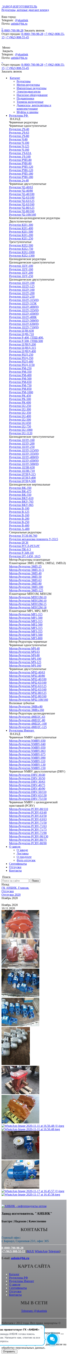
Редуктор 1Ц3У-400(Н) (24, 457)
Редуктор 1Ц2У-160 (22, 289)
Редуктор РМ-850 (20, 388)
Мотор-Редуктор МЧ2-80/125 (27, 692)
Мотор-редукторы (28, 84)
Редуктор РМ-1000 (21, 392)
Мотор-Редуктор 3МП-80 (25, 583)
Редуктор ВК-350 (20, 488)
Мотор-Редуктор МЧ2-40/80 (27, 675)
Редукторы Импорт (22, 730)
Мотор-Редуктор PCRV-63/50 (28, 815)
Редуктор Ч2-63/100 (21, 197)
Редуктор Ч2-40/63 (21, 187)
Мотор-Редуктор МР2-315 (25, 621)
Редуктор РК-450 (20, 395)
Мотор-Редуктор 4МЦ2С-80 (27, 720)
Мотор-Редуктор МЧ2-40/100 (27, 679)
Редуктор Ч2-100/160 (22, 214)
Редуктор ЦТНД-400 (22, 477)
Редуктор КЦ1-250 (21, 238)
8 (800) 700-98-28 (12, 30)
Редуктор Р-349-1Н (21, 552)
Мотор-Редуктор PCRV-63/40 (28, 812)
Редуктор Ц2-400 (20, 416)
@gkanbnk (21, 20)
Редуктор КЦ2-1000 (22, 252)
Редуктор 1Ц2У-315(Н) (24, 300)
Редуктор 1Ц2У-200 (22, 293)
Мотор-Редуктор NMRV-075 (27, 754)
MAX (30, 1251)
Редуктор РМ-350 (20, 371)
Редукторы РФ (19, 115)
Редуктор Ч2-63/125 (21, 201)
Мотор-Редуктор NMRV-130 (27, 764)
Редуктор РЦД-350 (21, 358)
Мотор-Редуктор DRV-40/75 (27, 785)
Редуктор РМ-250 (20, 368)
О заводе (15, 846)
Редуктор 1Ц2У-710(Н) (24, 327)
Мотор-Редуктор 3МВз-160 (26, 710)
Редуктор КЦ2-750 (21, 248)
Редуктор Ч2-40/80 (21, 190)
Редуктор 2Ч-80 (19, 136)
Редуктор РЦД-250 (21, 354)
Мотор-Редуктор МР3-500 (25, 634)
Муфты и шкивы (27, 112)
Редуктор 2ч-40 (19, 180)
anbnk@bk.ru (19, 23)
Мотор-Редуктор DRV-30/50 (27, 778)
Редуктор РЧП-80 (20, 160)
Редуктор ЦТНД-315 (22, 474)
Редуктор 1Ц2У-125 (22, 286)
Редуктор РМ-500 (20, 378)
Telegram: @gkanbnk (34, 1310)
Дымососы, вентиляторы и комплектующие (34, 107)
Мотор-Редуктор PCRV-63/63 (28, 819)
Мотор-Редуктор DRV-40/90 (27, 788)
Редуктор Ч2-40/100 (21, 194)
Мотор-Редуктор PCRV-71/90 (28, 833)
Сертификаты (18, 863)
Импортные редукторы (31, 88)
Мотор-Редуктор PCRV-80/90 (28, 843)
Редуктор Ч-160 (19, 149)
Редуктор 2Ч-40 (19, 129)
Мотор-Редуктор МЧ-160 (25, 665)
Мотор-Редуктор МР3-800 (25, 638)
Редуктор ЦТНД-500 (22, 481)
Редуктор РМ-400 (20, 375)
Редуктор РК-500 (20, 399)
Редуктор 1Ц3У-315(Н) (24, 450)
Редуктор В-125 (19, 511)
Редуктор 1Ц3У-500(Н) (24, 464)
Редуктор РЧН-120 (21, 170)
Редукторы (24, 81)
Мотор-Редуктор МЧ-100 (25, 658)
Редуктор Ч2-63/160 (21, 204)
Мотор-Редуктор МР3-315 (25, 628)
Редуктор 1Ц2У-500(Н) (24, 320)
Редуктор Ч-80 (18, 139)
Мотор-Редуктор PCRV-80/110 (28, 809)
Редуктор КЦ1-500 (21, 231)
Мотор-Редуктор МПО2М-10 (27, 600)
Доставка (23, 853)
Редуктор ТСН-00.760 (23, 535)
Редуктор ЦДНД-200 (22, 344)
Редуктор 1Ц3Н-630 (22, 467)
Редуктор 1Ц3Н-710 (22, 470)
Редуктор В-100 (19, 508)
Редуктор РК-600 (20, 402)
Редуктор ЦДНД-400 (22, 351)
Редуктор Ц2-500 (20, 419)
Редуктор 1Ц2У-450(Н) (24, 313)
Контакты (15, 870)
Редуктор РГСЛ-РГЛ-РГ (24, 546)
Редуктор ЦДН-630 (21, 330)
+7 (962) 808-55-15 (13, 1251)
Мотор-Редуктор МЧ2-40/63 (27, 672)
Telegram (54, 1251)
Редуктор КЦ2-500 (21, 245)
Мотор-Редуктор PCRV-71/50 (28, 822)
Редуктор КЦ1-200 (21, 235)
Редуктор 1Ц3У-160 (22, 440)
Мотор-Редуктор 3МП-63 (25, 580)
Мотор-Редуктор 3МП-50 (25, 576)
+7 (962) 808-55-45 (17, 37)
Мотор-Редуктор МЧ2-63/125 (27, 686)
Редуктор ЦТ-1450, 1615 (24, 556)
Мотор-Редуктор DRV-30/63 (27, 781)
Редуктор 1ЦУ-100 (21, 265)
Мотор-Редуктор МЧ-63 (24, 651)
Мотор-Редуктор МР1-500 (25, 617)
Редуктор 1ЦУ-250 (21, 276)
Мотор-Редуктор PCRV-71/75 (28, 829)
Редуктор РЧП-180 (21, 173)
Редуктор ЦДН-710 (21, 334)
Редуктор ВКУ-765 (21, 501)
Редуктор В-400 (19, 525)
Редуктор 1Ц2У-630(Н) (24, 324)
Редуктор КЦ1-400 (21, 228)
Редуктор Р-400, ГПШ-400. (26, 337)
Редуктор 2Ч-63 (19, 132)
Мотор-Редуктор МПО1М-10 (27, 597)
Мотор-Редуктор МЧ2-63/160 (27, 689)
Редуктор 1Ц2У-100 (22, 283)
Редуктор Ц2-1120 (20, 433)
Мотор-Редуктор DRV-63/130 (28, 795)
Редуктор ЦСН (18, 542)
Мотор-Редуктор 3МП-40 (25, 573)
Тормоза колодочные (30, 101)
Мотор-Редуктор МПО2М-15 (27, 604)
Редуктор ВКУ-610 (21, 498)
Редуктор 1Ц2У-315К (23, 303)
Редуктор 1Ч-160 (20, 156)
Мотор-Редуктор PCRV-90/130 (28, 836)
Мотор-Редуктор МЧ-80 (24, 655)
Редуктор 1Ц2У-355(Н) (24, 310)
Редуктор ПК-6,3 (20, 549)
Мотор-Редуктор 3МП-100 (26, 587)
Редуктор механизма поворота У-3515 (33, 539)
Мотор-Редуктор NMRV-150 (27, 768)
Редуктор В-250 (19, 522)
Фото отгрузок (26, 860)
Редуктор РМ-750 (20, 385)
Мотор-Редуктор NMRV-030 (27, 740)
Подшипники (25, 98)
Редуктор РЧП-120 (21, 166)
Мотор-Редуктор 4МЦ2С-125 (28, 727)
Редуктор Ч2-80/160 (21, 211)
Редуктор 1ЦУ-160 (21, 269)
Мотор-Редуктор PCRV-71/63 (28, 826)
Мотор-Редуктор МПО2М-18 (27, 607)
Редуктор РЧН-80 (20, 163)
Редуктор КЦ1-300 (21, 224)
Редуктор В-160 (19, 515)
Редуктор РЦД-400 (21, 361)
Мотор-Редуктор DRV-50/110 (27, 792)
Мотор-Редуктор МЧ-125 (25, 662)
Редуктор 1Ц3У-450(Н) (24, 460)
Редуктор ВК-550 (20, 494)
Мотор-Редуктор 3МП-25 (25, 566)
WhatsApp (41, 1251)
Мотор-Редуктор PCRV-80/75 (28, 839)
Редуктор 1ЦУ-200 (21, 272)
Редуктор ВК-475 (20, 491)
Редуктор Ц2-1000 (20, 429)
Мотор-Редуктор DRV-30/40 (27, 774)
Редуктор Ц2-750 (20, 426)
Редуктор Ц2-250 (20, 406)
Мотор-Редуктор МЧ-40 (24, 648)
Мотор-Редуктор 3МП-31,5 (26, 569)
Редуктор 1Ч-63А (20, 153)
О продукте (24, 856)
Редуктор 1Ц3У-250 (22, 447)
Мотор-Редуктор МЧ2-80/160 (27, 696)
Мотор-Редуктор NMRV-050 (27, 747)
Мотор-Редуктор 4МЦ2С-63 (27, 716)
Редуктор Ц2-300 (20, 409)
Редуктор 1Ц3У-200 (22, 443)
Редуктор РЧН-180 (21, 177)
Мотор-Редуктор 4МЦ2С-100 (28, 723)
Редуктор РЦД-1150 (22, 365)
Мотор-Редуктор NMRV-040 (27, 744)
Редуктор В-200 (19, 518)
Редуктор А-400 (19, 528)
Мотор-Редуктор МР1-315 (25, 614)
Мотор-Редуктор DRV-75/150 (28, 798)
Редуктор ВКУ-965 (21, 505)
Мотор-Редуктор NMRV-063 (27, 751)
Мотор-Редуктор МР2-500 (25, 624)
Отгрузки (15, 867)
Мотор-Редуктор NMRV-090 (27, 757)
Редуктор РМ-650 (20, 382)
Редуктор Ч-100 (19, 142)
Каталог (15, 78)
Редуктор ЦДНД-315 (22, 347)
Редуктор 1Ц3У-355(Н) (24, 453)
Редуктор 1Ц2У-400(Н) (24, 306)
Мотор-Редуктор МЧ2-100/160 (28, 699)
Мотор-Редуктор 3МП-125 (26, 590)
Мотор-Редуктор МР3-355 (25, 631)
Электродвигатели (29, 91)
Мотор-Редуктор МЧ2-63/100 (27, 682)
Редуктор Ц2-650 (20, 423)
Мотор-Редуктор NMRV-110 (27, 761)
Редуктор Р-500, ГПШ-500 (26, 341)
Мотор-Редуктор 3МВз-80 (25, 706)
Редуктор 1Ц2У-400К (23, 317)
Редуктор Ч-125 (19, 146)
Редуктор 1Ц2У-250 (22, 296)
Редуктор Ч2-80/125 (21, 207)
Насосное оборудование (32, 95)
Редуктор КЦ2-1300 (22, 255)
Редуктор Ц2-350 (20, 412)
